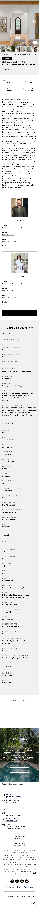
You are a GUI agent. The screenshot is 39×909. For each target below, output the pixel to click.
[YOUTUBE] (27, 881)
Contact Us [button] (19, 770)
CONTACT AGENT (19, 313)
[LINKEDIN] (22, 881)
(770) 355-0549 (8, 235)
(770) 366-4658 (8, 291)
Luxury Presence (25, 887)
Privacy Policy (28, 897)
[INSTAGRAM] (17, 881)
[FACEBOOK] (12, 881)
